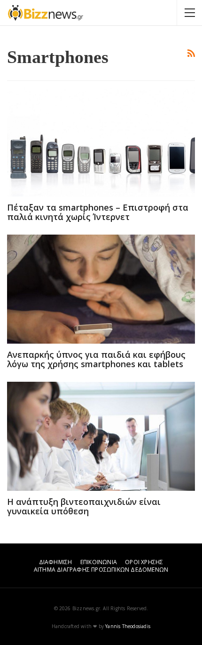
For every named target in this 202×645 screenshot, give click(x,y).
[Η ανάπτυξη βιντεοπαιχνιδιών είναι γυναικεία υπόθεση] (101, 436)
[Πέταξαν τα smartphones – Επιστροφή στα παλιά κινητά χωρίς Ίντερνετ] (101, 142)
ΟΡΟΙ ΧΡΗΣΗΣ (144, 562)
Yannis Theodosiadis (127, 626)
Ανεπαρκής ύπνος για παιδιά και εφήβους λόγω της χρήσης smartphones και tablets (96, 359)
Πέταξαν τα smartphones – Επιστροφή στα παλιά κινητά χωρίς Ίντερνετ (97, 212)
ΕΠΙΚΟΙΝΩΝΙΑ (98, 562)
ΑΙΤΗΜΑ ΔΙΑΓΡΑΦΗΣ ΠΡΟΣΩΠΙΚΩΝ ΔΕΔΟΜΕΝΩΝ (101, 570)
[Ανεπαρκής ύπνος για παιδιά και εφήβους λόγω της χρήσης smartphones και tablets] (101, 289)
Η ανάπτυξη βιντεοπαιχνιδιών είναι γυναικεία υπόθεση (84, 506)
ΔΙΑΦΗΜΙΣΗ (55, 562)
